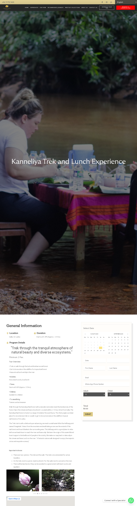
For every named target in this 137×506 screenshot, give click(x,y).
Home (27, 7)
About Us (84, 7)
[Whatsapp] (111, 2)
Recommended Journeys (55, 7)
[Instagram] (106, 2)
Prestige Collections (72, 7)
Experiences (34, 7)
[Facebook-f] (102, 2)
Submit (88, 414)
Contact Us (93, 7)
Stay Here (43, 7)
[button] (37, 493)
